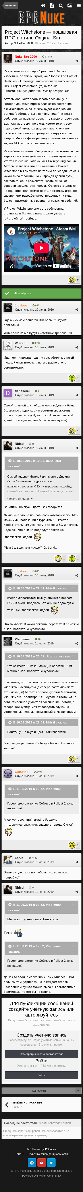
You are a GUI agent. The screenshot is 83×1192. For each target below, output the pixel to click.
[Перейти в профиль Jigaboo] (8, 307)
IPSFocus (50, 1149)
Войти (41, 1075)
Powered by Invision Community (41, 1175)
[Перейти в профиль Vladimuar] (8, 641)
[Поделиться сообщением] (76, 61)
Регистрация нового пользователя (41, 1054)
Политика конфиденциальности (48, 1154)
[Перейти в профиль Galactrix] (8, 773)
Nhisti (19, 443)
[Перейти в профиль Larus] (8, 860)
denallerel (22, 391)
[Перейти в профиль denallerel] (8, 393)
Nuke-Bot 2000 (23, 43)
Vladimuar (22, 639)
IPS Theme (33, 1149)
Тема (18, 1154)
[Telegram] (32, 1162)
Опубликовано (34, 61)
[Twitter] (51, 1162)
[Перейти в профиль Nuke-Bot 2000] (8, 58)
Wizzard (21, 343)
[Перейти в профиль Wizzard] (8, 345)
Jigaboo (52, 656)
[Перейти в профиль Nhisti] (8, 445)
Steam (26, 213)
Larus (19, 858)
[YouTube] (41, 1162)
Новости (62, 43)
